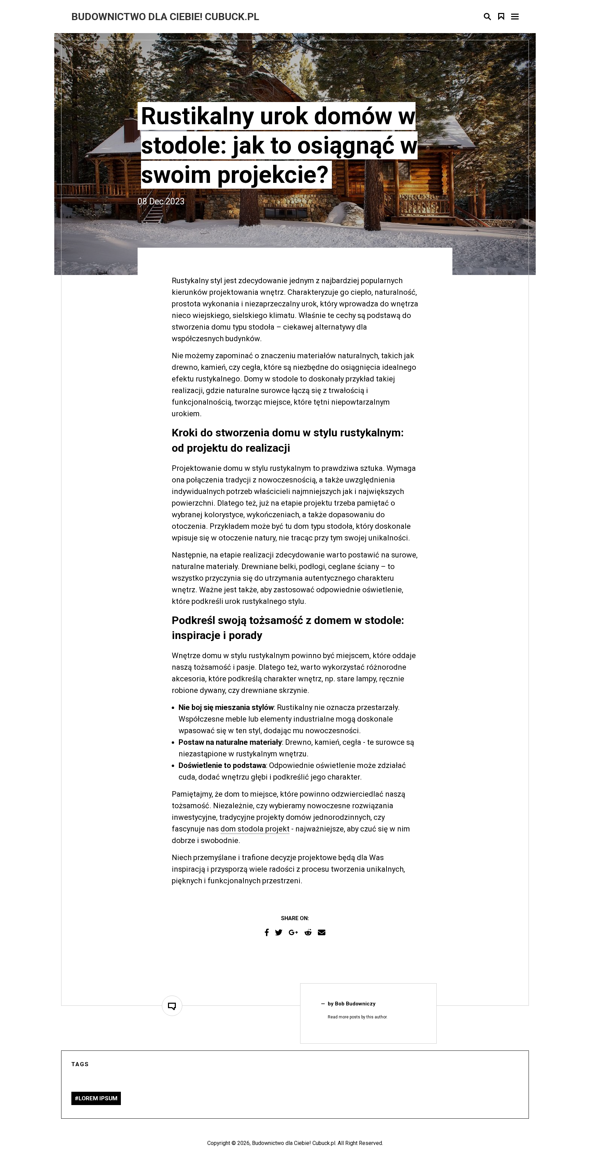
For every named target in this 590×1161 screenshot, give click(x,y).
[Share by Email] (321, 932)
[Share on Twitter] (278, 932)
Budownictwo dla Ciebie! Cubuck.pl (293, 1143)
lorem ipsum (98, 1098)
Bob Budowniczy (355, 1004)
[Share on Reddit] (308, 932)
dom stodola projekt (255, 829)
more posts (349, 1017)
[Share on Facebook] (267, 932)
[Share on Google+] (293, 932)
